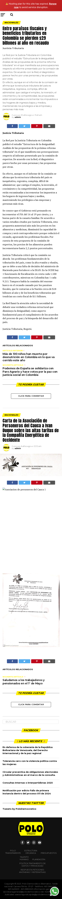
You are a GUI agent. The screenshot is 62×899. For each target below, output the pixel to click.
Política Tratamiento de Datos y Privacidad (32, 864)
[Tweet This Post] (24, 126)
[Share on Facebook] (12, 126)
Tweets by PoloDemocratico (19, 809)
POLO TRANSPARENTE (13, 851)
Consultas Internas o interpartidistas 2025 (28, 782)
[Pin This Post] (36, 126)
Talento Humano (24, 858)
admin (18, 117)
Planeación (38, 859)
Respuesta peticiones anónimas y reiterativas (32, 871)
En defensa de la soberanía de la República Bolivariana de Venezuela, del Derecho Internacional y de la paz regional (28, 750)
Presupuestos (49, 853)
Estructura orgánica (30, 851)
